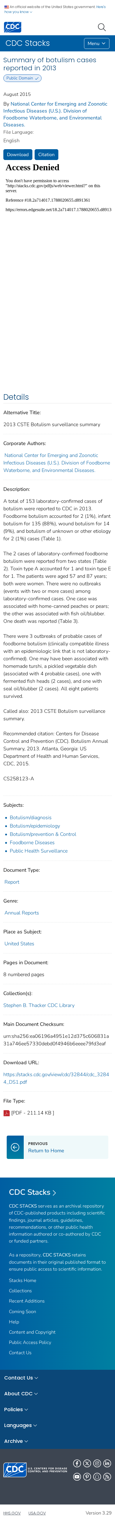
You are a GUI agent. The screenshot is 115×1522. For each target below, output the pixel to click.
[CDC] (12, 26)
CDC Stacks (30, 1192)
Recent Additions (27, 1301)
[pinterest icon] (87, 1476)
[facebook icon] (77, 1463)
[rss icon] (107, 1476)
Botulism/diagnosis (31, 817)
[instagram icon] (97, 1463)
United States (19, 943)
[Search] (103, 26)
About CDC (18, 1393)
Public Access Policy (30, 1342)
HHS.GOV (12, 1513)
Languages (18, 1425)
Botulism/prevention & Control (43, 834)
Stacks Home (22, 1280)
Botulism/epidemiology (35, 826)
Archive (13, 1441)
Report (11, 882)
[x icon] (87, 1463)
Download (18, 154)
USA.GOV (37, 1513)
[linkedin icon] (107, 1463)
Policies (13, 1409)
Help (14, 1322)
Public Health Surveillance (39, 851)
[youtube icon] (77, 1476)
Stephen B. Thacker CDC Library (39, 1005)
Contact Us (20, 1352)
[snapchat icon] (97, 1476)
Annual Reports (21, 912)
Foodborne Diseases (32, 842)
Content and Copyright (32, 1332)
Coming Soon (22, 1311)
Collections (20, 1291)
